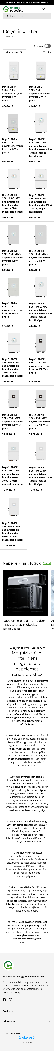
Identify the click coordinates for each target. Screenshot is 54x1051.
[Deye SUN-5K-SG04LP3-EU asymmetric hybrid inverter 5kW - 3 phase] (13, 287)
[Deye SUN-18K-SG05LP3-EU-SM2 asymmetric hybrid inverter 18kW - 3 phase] (13, 399)
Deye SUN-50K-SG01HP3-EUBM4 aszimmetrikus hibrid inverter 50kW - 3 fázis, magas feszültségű (12, 531)
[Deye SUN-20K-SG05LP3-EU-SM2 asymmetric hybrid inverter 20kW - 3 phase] (40, 399)
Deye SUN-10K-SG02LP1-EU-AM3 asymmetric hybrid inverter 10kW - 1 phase (12, 257)
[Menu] (50, 9)
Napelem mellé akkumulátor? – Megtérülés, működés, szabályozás (25, 624)
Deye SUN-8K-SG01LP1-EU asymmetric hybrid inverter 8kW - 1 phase (12, 146)
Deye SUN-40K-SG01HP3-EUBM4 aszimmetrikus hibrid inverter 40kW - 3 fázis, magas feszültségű (40, 476)
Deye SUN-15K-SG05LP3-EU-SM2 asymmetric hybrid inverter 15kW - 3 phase (39, 366)
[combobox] (27, 16)
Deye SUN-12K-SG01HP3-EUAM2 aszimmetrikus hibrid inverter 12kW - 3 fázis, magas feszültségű (12, 203)
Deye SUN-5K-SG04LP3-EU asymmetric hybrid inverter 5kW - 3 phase (12, 310)
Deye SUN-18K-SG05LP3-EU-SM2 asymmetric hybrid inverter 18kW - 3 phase (12, 421)
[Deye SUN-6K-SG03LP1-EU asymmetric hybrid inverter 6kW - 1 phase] (40, 71)
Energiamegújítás (15, 1033)
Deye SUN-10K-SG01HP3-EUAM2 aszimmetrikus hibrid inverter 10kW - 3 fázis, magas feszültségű (40, 148)
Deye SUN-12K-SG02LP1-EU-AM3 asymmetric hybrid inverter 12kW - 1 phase (39, 257)
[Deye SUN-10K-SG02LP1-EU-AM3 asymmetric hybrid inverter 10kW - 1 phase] (13, 235)
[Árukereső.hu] (27, 1038)
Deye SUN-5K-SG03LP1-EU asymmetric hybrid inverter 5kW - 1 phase (12, 93)
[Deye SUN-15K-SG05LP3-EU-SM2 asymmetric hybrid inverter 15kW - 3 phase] (40, 343)
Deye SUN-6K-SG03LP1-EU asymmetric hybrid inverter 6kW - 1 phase (39, 93)
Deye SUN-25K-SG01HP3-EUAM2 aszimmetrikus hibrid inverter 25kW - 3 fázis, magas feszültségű (12, 367)
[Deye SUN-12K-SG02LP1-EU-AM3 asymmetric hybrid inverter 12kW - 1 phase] (40, 235)
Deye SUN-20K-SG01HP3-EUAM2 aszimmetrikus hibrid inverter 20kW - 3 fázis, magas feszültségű (40, 312)
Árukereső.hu (27, 1042)
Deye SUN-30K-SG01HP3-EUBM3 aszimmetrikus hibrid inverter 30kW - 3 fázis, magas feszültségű (12, 476)
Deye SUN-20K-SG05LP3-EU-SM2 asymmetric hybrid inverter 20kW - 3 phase (39, 421)
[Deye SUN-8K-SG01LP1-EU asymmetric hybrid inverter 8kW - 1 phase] (13, 123)
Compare (38, 46)
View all (47, 563)
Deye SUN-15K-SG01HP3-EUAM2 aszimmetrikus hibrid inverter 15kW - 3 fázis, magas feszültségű (40, 203)
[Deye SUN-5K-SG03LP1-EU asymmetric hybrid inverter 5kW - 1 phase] (13, 71)
